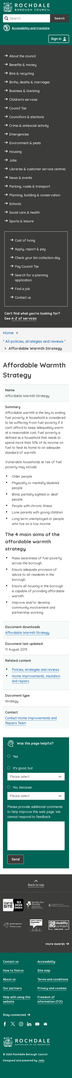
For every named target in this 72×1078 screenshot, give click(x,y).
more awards (55, 944)
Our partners (12, 988)
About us (9, 979)
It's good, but (23, 768)
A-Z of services (24, 318)
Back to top (36, 885)
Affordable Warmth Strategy (27, 632)
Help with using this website (16, 999)
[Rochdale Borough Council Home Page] (26, 7)
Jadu (41, 1060)
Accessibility (46, 961)
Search (59, 18)
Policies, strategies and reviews (35, 669)
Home (8, 332)
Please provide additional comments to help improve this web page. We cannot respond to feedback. (35, 812)
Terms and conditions (52, 979)
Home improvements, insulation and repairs (36, 678)
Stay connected (14, 1015)
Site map (43, 970)
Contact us (10, 961)
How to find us (13, 970)
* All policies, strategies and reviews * (34, 341)
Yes (15, 756)
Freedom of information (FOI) (50, 999)
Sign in (56, 39)
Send (16, 859)
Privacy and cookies (51, 988)
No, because (22, 787)
